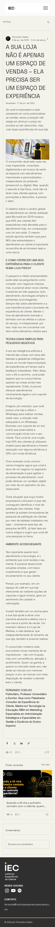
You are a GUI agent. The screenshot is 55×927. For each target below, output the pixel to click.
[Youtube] (13, 890)
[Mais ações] (47, 38)
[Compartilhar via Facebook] (7, 743)
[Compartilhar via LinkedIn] (21, 743)
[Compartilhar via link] (28, 743)
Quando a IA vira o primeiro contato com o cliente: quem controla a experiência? (25, 804)
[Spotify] (19, 890)
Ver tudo (45, 764)
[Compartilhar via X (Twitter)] (14, 743)
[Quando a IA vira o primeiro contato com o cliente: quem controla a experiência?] (27, 783)
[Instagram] (7, 890)
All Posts (7, 21)
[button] (48, 22)
